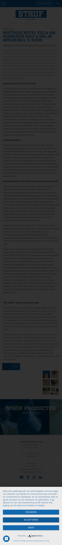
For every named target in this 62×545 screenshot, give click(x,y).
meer (31, 527)
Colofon (15, 541)
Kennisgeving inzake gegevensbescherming (34, 541)
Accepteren (31, 519)
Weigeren (31, 512)
